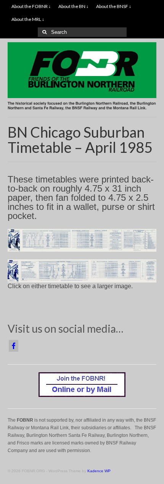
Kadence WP (99, 471)
